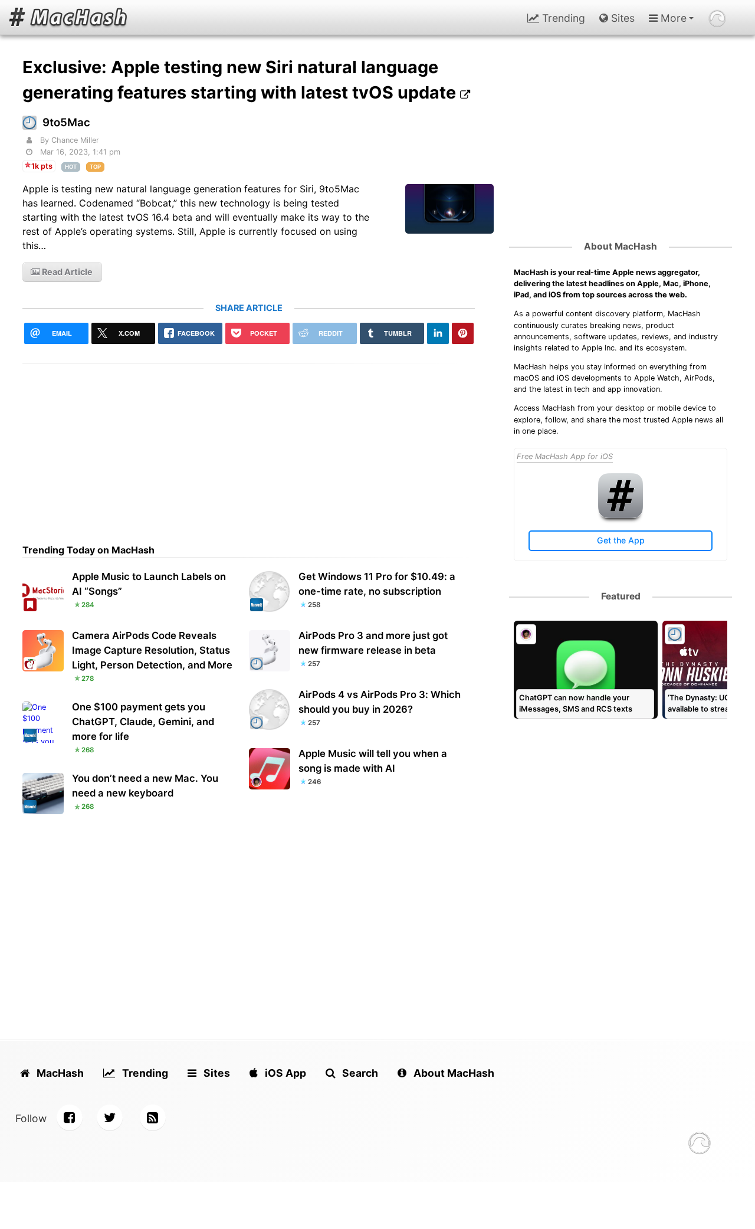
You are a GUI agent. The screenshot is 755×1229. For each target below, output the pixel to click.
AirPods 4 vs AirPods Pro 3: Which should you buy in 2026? (379, 702)
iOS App (284, 1073)
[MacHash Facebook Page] (70, 1117)
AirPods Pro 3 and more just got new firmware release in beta (373, 643)
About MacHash (620, 246)
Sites (621, 18)
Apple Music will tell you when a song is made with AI (372, 761)
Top (95, 166)
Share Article (249, 308)
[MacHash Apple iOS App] (620, 515)
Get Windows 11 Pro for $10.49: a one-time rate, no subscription (376, 584)
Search (359, 1073)
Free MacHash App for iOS (565, 456)
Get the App (621, 540)
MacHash (59, 1073)
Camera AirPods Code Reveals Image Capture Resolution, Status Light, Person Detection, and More (152, 650)
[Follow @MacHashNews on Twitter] (110, 1117)
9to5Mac (66, 122)
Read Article (66, 272)
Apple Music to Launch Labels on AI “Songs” (149, 584)
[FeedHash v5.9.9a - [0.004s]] (699, 1144)
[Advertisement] (248, 446)
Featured (621, 596)
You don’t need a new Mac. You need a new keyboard (145, 785)
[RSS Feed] (153, 1117)
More (672, 18)
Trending (562, 18)
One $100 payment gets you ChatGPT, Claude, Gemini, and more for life (143, 721)
